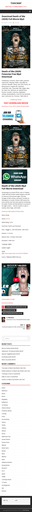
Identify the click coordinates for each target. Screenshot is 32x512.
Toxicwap (16, 22)
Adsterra (20, 500)
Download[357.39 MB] (8, 299)
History (4, 431)
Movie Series (5, 448)
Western (4, 491)
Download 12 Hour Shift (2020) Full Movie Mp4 (15, 106)
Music (3, 454)
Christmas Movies (7, 411)
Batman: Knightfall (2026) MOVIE (11, 354)
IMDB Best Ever (6, 436)
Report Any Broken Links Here (17, 368)
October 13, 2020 (7, 22)
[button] (30, 11)
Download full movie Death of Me (16, 307)
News (3, 459)
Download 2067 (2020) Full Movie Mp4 (13, 211)
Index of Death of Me (9, 310)
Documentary (5, 419)
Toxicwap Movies (6, 479)
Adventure (4, 390)
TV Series (4, 482)
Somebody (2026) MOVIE (9, 357)
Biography (4, 399)
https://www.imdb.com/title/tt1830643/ (16, 253)
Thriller (3, 476)
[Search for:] (16, 338)
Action (3, 388)
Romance (4, 468)
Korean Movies (6, 439)
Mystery (4, 456)
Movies (4, 451)
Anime (3, 393)
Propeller (11, 500)
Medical (4, 445)
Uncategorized (6, 485)
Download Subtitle (7, 303)
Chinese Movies (6, 408)
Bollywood (5, 402)
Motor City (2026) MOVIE (9, 359)
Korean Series (5, 442)
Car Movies (5, 405)
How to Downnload (14, 374)
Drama (4, 422)
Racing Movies (6, 465)
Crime (3, 416)
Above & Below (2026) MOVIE (10, 348)
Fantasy (4, 428)
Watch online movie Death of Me (12, 313)
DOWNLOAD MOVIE (16, 99)
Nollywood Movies (7, 462)
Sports (3, 474)
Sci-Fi (3, 471)
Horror (8, 219)
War (3, 488)
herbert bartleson (6, 371)
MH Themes (26, 510)
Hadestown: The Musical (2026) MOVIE (12, 351)
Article (3, 396)
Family (3, 425)
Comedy (4, 413)
